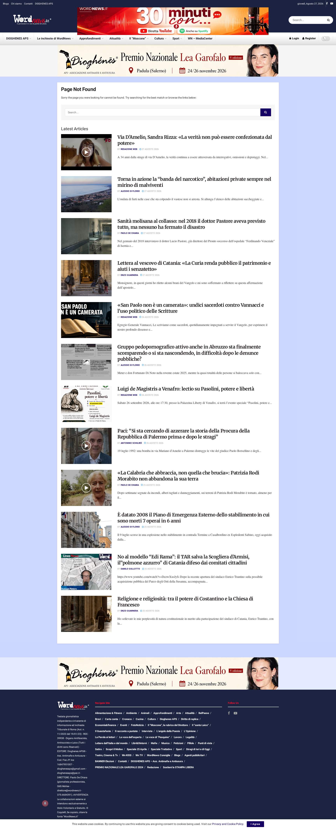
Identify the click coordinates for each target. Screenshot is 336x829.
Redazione (153, 767)
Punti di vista (205, 743)
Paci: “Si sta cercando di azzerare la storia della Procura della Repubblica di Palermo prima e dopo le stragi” (183, 434)
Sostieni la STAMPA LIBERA (178, 767)
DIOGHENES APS (44, 3)
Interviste (147, 731)
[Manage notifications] (45, 803)
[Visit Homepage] (27, 20)
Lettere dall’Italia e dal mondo (111, 743)
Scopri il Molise (114, 749)
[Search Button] (329, 20)
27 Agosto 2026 (150, 149)
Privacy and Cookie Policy (227, 824)
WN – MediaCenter (200, 38)
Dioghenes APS (168, 719)
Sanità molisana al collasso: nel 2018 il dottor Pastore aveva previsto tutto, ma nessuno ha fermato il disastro (191, 224)
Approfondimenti (90, 38)
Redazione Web (129, 149)
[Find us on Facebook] (327, 3)
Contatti (28, 3)
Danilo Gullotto (130, 568)
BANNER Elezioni (104, 761)
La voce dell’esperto (130, 737)
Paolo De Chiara (130, 233)
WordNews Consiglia (158, 755)
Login (295, 38)
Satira (98, 749)
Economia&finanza (105, 725)
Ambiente (131, 713)
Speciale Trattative (161, 749)
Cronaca (127, 719)
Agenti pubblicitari (195, 755)
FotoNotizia (137, 725)
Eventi (123, 725)
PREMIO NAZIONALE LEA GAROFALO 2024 (119, 767)
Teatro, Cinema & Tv (106, 755)
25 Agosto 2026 (151, 485)
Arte (178, 713)
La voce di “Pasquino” (158, 737)
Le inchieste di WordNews (54, 38)
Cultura (159, 38)
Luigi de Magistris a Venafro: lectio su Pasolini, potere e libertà (185, 389)
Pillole (190, 743)
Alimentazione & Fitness (108, 713)
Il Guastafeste (103, 731)
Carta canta (111, 719)
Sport (175, 38)
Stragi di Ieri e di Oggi (198, 749)
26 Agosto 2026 (150, 317)
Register (310, 38)
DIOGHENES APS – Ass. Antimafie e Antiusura (157, 761)
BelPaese (204, 713)
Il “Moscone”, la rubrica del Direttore (168, 725)
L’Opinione (190, 731)
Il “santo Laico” (200, 725)
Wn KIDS (126, 755)
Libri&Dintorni (139, 743)
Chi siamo (16, 3)
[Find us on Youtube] (331, 3)
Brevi (98, 719)
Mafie (154, 743)
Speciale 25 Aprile (137, 749)
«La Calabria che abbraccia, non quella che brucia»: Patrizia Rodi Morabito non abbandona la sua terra (188, 476)
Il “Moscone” (137, 38)
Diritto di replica (189, 719)
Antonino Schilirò (131, 443)
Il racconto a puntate (126, 731)
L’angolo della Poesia (168, 731)
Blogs (6, 3)
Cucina (140, 719)
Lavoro (178, 737)
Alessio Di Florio (130, 191)
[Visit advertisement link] (173, 20)
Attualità (115, 38)
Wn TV (139, 755)
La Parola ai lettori (105, 737)
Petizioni (178, 743)
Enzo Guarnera (129, 275)
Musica (165, 743)
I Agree (255, 824)
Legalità (190, 737)
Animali (145, 713)
